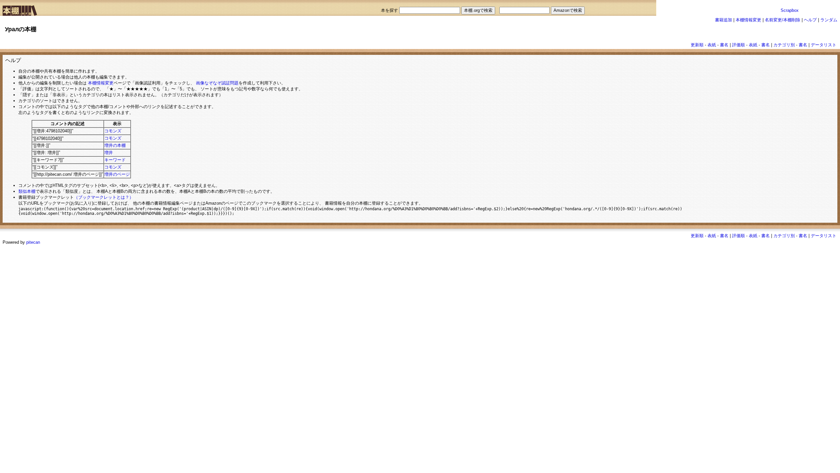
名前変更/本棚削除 (782, 19)
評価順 (738, 44)
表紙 (711, 44)
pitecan (33, 242)
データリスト (823, 44)
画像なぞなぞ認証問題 (217, 82)
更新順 (697, 44)
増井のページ (117, 174)
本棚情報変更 (748, 19)
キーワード (115, 159)
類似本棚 (26, 191)
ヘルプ (810, 19)
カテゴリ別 (784, 44)
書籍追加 (723, 19)
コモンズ (112, 130)
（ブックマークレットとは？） (104, 197)
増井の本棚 (115, 145)
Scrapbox (790, 10)
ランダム (828, 19)
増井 (108, 152)
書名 (724, 44)
